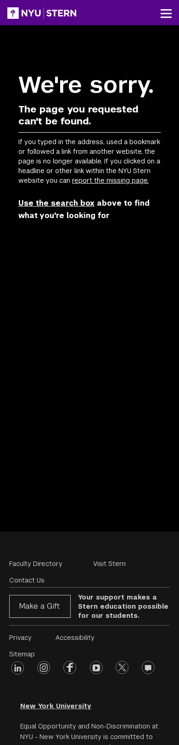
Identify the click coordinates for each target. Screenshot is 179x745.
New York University (55, 706)
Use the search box (56, 203)
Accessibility (75, 637)
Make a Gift (39, 606)
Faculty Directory (35, 564)
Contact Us (27, 580)
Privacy (20, 637)
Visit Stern (109, 564)
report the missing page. (110, 180)
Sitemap (22, 654)
